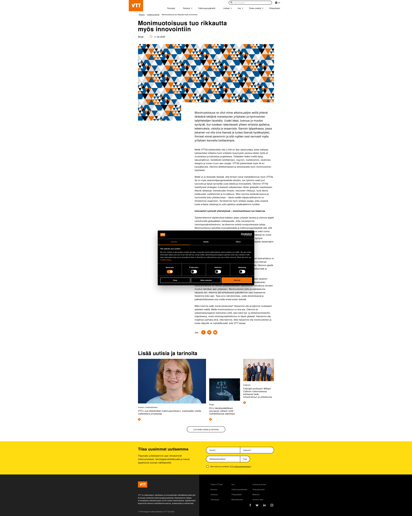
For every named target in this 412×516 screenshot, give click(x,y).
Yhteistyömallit (258, 489)
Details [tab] (206, 242)
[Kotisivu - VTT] (136, 5)
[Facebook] (203, 332)
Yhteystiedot (274, 8)
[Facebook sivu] (250, 505)
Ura (239, 8)
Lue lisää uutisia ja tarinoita (206, 429)
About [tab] (238, 242)
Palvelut (186, 8)
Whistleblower (237, 499)
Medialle (256, 494)
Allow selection (206, 280)
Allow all (237, 280)
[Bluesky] (215, 332)
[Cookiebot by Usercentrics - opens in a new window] (242, 234)
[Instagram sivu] (271, 505)
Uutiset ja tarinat (259, 484)
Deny (175, 280)
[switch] (194, 271)
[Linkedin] (209, 332)
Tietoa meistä (255, 8)
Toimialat (171, 8)
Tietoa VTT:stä (216, 484)
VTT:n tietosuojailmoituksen (240, 466)
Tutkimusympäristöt (206, 8)
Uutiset (226, 8)
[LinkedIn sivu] (264, 505)
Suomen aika (257, 499)
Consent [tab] (174, 242)
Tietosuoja (215, 499)
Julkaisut (214, 494)
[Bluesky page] (257, 505)
